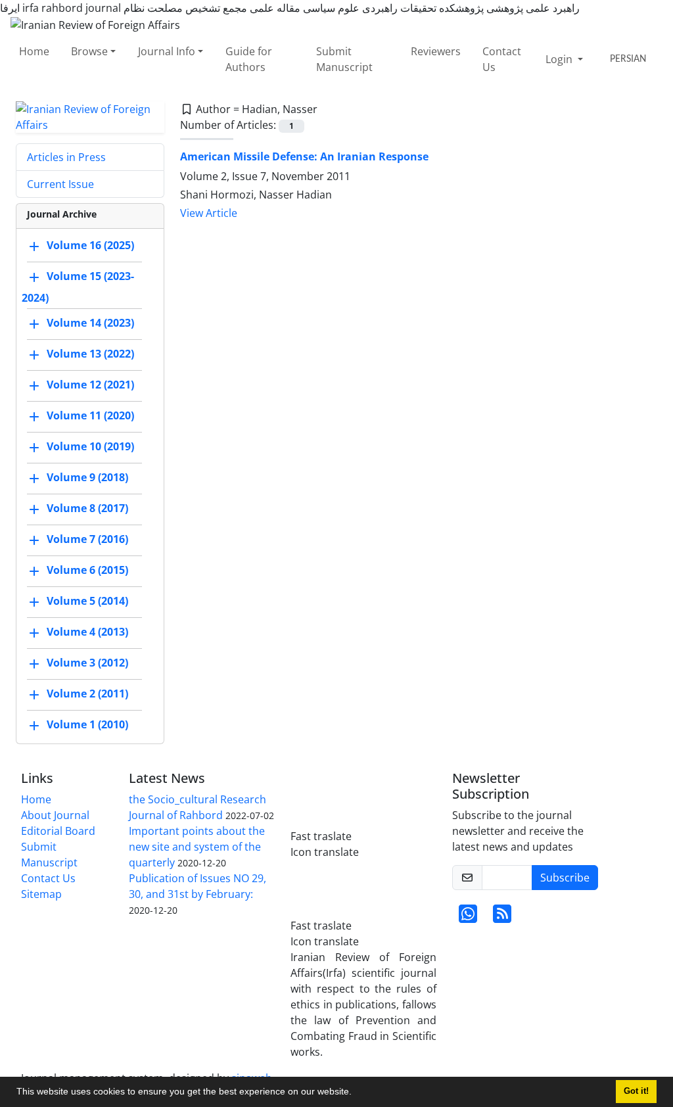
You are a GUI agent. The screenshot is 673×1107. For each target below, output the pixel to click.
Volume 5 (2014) (87, 601)
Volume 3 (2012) (87, 662)
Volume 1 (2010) (87, 724)
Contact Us (501, 59)
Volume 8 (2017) (87, 508)
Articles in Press (66, 157)
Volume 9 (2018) (87, 477)
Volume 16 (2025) (90, 245)
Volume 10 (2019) (90, 446)
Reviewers (436, 51)
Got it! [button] (636, 1091)
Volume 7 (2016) (87, 539)
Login (560, 59)
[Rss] (502, 917)
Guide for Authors (248, 59)
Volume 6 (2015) (87, 570)
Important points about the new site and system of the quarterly (197, 847)
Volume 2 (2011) (87, 693)
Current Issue (60, 184)
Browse (89, 51)
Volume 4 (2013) (87, 631)
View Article (208, 213)
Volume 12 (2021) (90, 384)
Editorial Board (58, 831)
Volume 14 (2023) (90, 323)
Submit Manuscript (344, 59)
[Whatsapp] (468, 917)
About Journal (55, 815)
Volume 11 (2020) (90, 415)
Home (34, 51)
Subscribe (565, 877)
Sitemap (41, 894)
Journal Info (166, 51)
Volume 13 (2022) (90, 353)
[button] (356, 1093)
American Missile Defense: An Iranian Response (304, 156)
